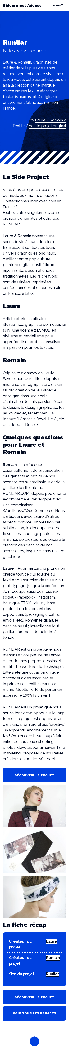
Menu (57, 5)
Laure (51, 941)
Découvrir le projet (34, 775)
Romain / (58, 120)
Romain (53, 957)
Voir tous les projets (34, 1013)
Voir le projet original (47, 126)
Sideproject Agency (22, 5)
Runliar (52, 974)
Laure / (42, 120)
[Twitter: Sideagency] (34, 1041)
